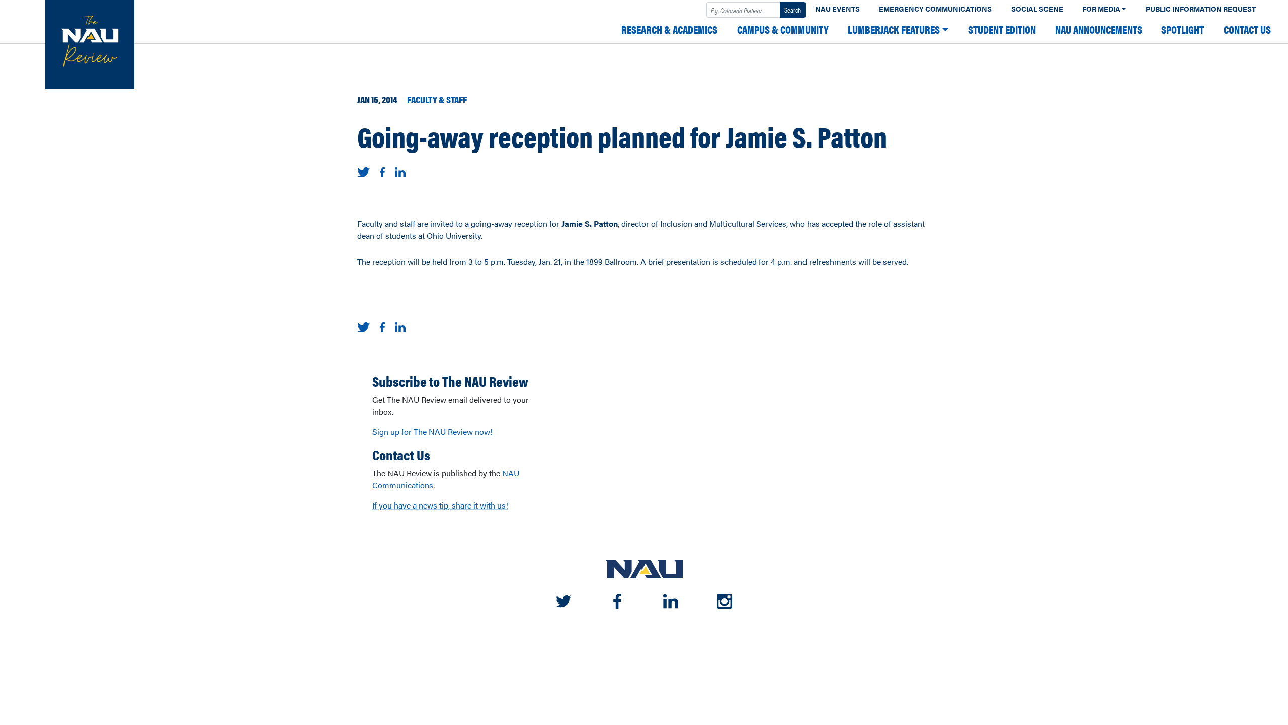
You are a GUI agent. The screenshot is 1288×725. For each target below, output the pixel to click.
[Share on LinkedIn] (400, 171)
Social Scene (1037, 9)
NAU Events (837, 9)
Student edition (1002, 29)
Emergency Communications (935, 9)
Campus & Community (783, 29)
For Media (1101, 9)
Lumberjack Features (894, 29)
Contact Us (1247, 29)
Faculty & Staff (437, 99)
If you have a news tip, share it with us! (440, 505)
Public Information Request (1201, 9)
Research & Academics (669, 29)
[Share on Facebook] (382, 171)
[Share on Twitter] (363, 171)
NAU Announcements (1098, 29)
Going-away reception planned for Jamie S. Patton (622, 136)
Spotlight (1182, 29)
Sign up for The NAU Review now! (432, 432)
